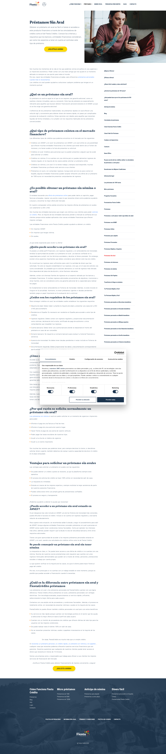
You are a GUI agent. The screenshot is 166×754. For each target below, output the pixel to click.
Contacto (133, 4)
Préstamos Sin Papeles (110, 275)
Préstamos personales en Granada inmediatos (117, 309)
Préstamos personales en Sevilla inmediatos (116, 335)
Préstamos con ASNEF (110, 222)
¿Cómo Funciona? (75, 4)
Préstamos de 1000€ (63, 699)
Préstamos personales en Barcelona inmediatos (117, 302)
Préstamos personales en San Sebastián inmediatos (119, 329)
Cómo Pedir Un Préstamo (111, 133)
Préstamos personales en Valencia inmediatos (117, 342)
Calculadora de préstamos (111, 120)
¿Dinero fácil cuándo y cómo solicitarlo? (115, 84)
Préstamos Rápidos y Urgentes (113, 249)
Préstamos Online (109, 229)
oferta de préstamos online (58, 195)
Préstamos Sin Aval (109, 255)
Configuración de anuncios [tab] (94, 359)
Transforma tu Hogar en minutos (113, 282)
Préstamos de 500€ (63, 697)
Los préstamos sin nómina (39, 416)
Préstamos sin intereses (111, 262)
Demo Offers (107, 153)
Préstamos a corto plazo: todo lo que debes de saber (119, 216)
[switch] (72, 391)
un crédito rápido (62, 644)
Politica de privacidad (53, 719)
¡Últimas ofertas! (109, 77)
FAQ (31, 702)
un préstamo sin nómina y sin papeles (82, 644)
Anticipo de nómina (109, 107)
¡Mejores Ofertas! (109, 71)
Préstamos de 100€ (63, 694)
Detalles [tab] (72, 359)
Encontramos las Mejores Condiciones (115, 169)
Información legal (109, 176)
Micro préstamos (109, 189)
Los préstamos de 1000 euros (112, 182)
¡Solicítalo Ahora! (55, 49)
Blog (125, 4)
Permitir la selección (83, 399)
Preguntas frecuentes (112, 4)
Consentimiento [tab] (50, 359)
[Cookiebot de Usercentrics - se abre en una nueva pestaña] (115, 352)
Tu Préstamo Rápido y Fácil (112, 289)
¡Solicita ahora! (64, 668)
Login (31, 705)
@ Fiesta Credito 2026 (83, 743)
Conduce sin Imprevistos (111, 140)
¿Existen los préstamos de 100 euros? (115, 91)
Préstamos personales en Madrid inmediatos (116, 315)
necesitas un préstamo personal (43, 644)
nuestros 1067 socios (57, 368)
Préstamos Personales (110, 242)
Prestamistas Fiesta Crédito (112, 202)
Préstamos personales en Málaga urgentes (116, 322)
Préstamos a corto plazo (92, 697)
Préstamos (87, 4)
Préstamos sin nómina (110, 269)
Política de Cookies (104, 719)
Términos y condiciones (87, 719)
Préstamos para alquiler (111, 236)
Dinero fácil (98, 4)
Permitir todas (110, 399)
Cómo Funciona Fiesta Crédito (112, 127)
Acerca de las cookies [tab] (115, 359)
